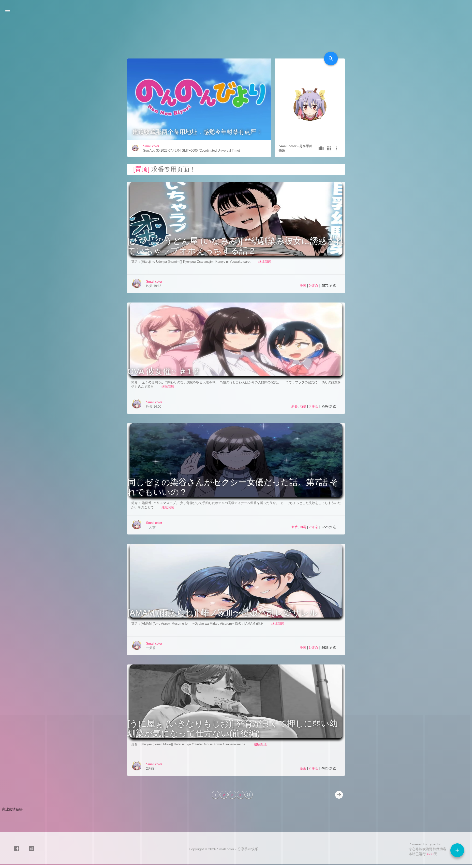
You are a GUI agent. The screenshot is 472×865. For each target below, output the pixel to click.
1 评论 (314, 647)
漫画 (303, 286)
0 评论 (314, 286)
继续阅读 (264, 261)
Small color (151, 146)
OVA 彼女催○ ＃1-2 (163, 371)
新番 (294, 406)
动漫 (303, 406)
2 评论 (314, 527)
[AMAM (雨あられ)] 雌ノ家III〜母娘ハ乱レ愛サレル (222, 612)
